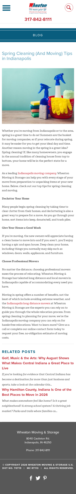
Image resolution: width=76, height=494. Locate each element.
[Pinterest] (45, 478)
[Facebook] (31, 478)
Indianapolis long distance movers (28, 303)
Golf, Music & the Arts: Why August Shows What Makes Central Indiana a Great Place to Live (38, 363)
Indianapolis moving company (37, 173)
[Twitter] (38, 478)
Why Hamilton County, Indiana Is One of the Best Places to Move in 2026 (37, 392)
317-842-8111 (38, 19)
